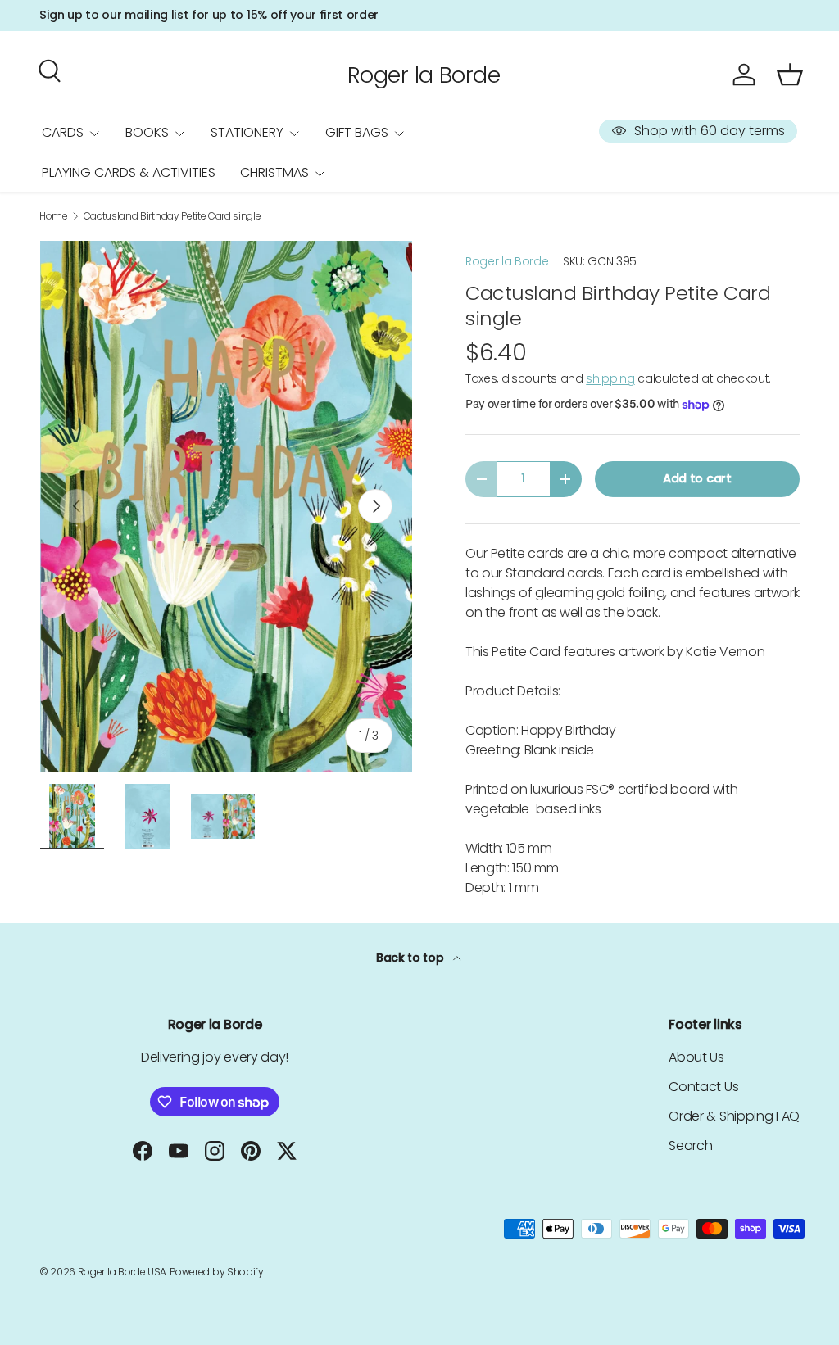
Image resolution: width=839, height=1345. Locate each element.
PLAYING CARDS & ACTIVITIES (128, 172)
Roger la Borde (507, 261)
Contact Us (703, 1086)
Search (690, 1145)
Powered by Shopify (216, 1272)
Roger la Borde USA (122, 1272)
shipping (610, 378)
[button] (790, 75)
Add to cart (697, 478)
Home (53, 216)
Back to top (411, 957)
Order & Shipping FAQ (734, 1116)
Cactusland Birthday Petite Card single (172, 216)
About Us (696, 1057)
